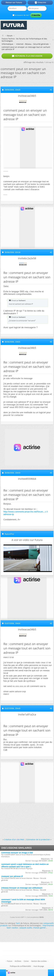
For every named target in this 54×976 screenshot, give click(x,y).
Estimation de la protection (38, 839)
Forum (9, 35)
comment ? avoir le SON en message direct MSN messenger (23, 900)
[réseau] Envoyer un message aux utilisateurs (21, 888)
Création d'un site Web (14, 839)
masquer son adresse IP (12, 876)
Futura (9, 961)
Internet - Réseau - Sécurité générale (32, 44)
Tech (18, 923)
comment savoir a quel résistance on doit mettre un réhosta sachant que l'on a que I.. (25, 865)
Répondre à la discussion (27, 56)
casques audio (25, 927)
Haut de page (38, 966)
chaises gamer (39, 927)
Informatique (7, 44)
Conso (26, 961)
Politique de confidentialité (20, 966)
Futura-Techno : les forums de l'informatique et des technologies (24, 39)
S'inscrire (40, 2)
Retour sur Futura (14, 2)
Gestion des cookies (39, 961)
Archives (18, 961)
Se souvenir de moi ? (22, 15)
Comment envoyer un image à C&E (17, 852)
